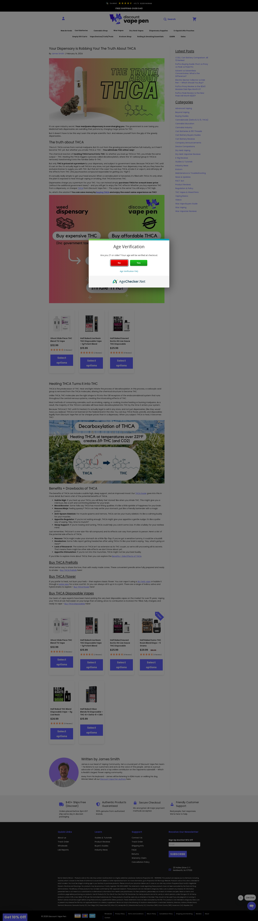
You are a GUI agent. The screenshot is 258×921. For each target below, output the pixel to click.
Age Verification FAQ (129, 271)
